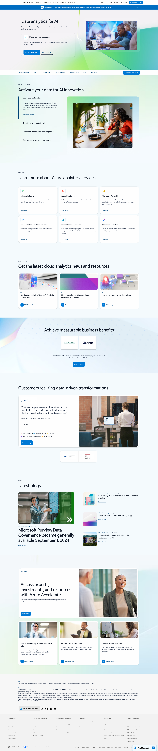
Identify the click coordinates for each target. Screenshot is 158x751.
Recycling (126, 747)
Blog (105, 724)
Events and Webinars (109, 732)
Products (38, 2)
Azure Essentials (11, 735)
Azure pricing (36, 724)
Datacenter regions (12, 729)
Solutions (46, 2)
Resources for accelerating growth (64, 724)
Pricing (54, 2)
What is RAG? (130, 741)
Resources (70, 2)
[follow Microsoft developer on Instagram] (46, 708)
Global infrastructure (13, 727)
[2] (19, 687)
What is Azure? (11, 721)
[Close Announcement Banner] (137, 7)
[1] (19, 681)
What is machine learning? (133, 727)
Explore (31, 2)
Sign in (146, 2)
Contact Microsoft (86, 747)
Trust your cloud (12, 732)
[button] (69, 456)
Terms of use (102, 747)
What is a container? (132, 738)
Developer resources (109, 727)
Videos (105, 738)
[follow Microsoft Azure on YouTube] (55, 708)
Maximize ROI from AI (38, 735)
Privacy (94, 747)
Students (106, 729)
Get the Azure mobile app (30, 709)
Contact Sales (123, 2)
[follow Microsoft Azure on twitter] (42, 708)
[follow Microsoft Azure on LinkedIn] (51, 708)
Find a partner (82, 727)
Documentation (107, 721)
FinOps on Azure (37, 732)
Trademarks (110, 747)
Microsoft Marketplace (84, 724)
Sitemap (77, 747)
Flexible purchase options (39, 729)
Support (116, 2)
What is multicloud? (132, 724)
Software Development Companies (87, 721)
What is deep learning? (132, 729)
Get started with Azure (136, 2)
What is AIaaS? (130, 732)
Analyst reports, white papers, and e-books (114, 735)
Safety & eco (118, 747)
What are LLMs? (131, 735)
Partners (62, 2)
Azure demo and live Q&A (62, 732)
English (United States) (16, 746)
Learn (110, 2)
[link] (24, 73)
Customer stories (12, 738)
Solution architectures (61, 727)
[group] (78, 421)
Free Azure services (37, 727)
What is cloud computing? (133, 721)
